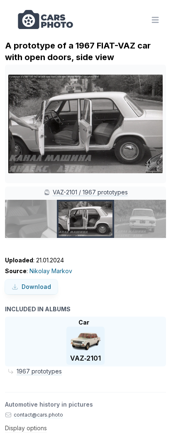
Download (36, 286)
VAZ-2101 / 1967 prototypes (90, 192)
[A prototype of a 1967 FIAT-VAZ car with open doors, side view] (85, 219)
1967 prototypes (39, 371)
